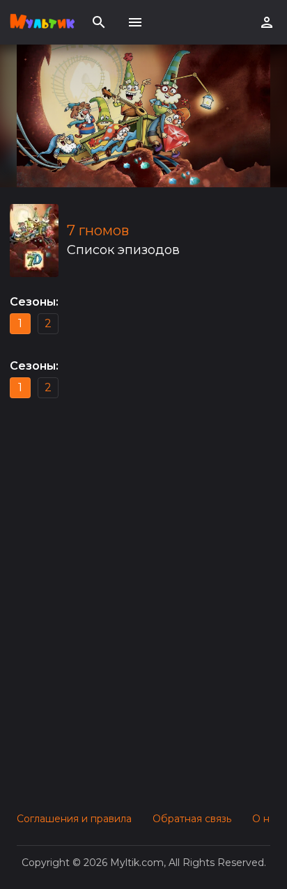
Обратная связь (192, 818)
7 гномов (98, 230)
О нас (266, 818)
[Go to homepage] (42, 22)
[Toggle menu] (135, 22)
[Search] (99, 22)
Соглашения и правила (74, 818)
